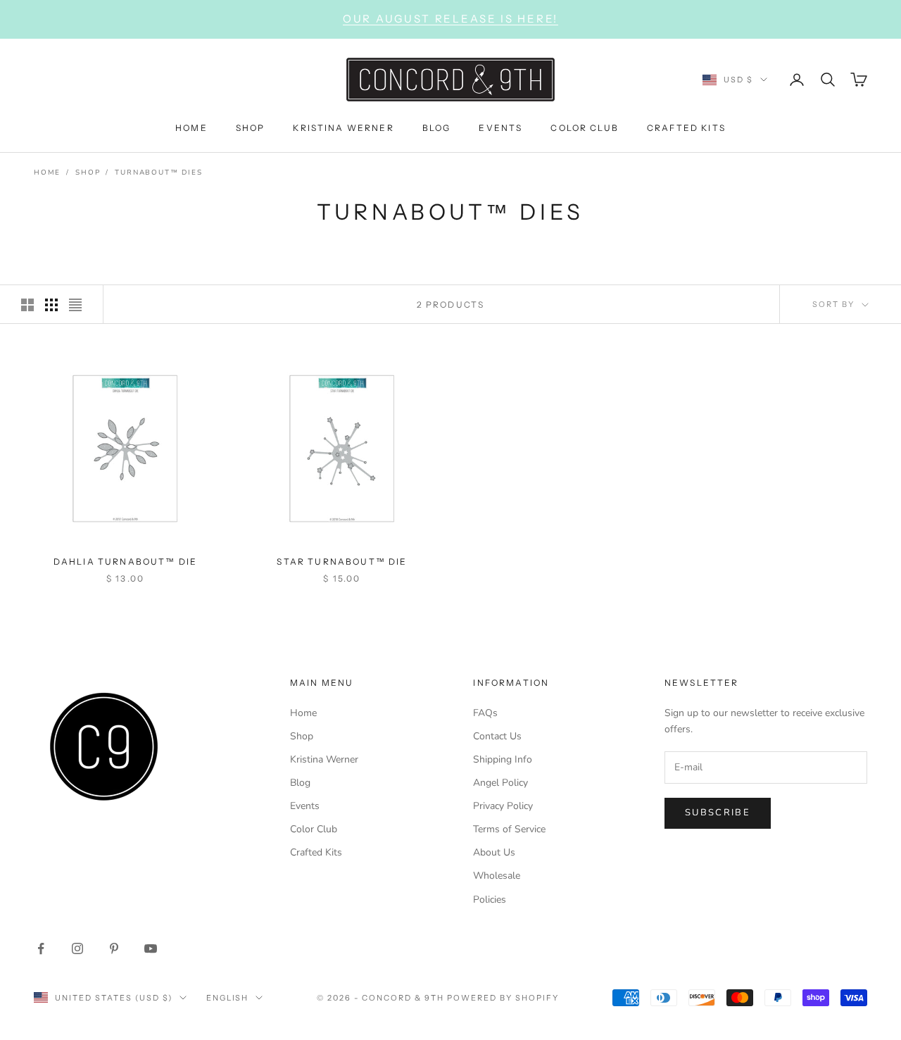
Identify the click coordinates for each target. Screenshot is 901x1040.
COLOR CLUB (584, 127)
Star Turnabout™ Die (342, 561)
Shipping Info (502, 759)
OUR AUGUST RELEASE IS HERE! (450, 18)
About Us (494, 852)
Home (47, 172)
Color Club (313, 829)
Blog (300, 782)
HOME (191, 127)
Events (305, 806)
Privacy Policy (503, 806)
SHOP (250, 127)
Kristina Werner (324, 759)
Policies (489, 899)
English (227, 998)
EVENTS (500, 127)
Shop (87, 172)
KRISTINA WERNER (343, 127)
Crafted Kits (316, 852)
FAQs (485, 713)
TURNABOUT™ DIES (158, 172)
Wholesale (496, 875)
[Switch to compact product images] (75, 305)
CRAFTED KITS (686, 127)
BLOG (436, 127)
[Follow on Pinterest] (114, 948)
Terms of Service (509, 829)
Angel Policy (500, 782)
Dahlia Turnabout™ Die (125, 561)
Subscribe (717, 812)
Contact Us (497, 736)
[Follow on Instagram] (77, 948)
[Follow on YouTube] (151, 948)
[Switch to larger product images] (27, 305)
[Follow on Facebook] (41, 948)
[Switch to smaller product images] (51, 305)
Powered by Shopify (503, 998)
